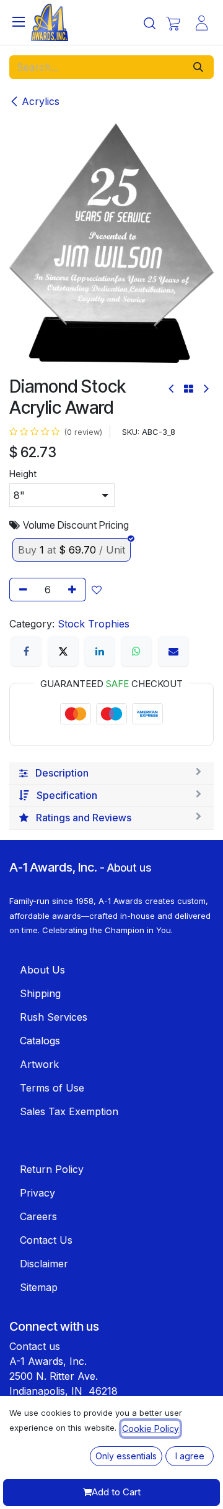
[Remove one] (21, 589)
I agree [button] (189, 1456)
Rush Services (53, 1017)
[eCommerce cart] (173, 23)
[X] (63, 651)
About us (129, 867)
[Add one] (74, 589)
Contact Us (46, 1240)
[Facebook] (26, 651)
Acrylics (40, 101)
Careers (38, 1216)
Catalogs (40, 1040)
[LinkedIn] (100, 651)
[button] (99, 589)
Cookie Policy (150, 1428)
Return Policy (52, 1169)
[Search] (198, 67)
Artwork (39, 1064)
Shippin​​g (40, 993)
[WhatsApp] (136, 651)
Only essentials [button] (126, 1456)
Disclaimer (44, 1263)
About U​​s (42, 970)
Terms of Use (52, 1088)
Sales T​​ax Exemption (69, 1111)
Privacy (37, 1193)
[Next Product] (205, 388)
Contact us (34, 1346)
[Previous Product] (172, 388)
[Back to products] (188, 389)
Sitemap (39, 1287)
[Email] (173, 651)
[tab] (111, 773)
